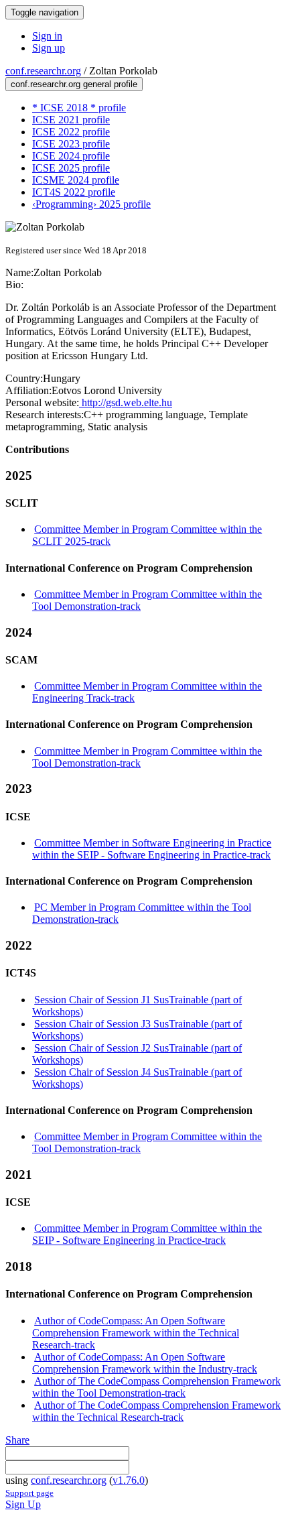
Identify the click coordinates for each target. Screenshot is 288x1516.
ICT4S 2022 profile (73, 192)
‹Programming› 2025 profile (91, 204)
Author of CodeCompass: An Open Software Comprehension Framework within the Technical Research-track (135, 1332)
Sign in (47, 36)
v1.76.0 (129, 1480)
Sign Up (23, 1504)
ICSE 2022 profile (71, 131)
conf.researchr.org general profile (74, 84)
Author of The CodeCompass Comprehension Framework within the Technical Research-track (156, 1411)
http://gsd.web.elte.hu (125, 402)
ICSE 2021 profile (71, 119)
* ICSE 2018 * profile (79, 107)
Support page (29, 1493)
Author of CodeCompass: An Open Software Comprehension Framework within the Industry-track (144, 1363)
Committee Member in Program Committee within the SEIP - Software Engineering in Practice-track (147, 1234)
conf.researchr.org (43, 70)
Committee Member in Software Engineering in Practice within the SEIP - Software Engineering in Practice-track (151, 849)
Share (17, 1440)
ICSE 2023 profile (71, 143)
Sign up (48, 48)
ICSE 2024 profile (71, 156)
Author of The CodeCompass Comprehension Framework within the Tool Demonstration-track (156, 1387)
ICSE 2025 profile (71, 168)
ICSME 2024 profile (75, 180)
